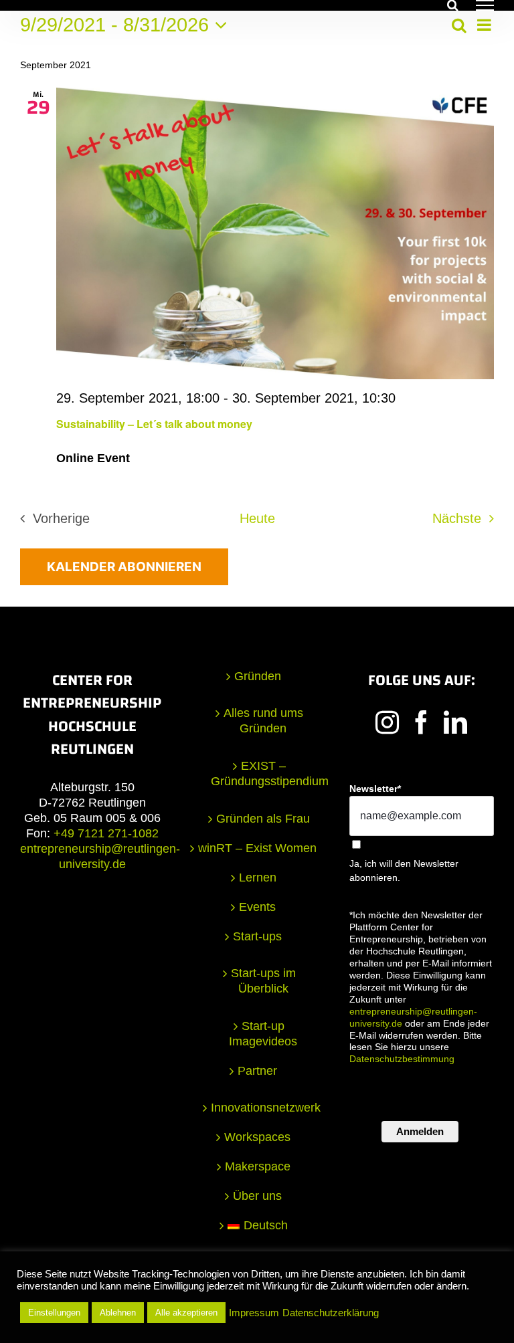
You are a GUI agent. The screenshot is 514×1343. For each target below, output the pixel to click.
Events (257, 907)
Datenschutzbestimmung (401, 1058)
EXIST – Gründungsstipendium (263, 773)
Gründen (257, 676)
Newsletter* (375, 788)
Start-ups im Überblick (263, 980)
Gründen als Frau (263, 818)
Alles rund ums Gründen (263, 720)
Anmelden (420, 1131)
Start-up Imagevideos (263, 1033)
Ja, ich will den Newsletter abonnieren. (403, 870)
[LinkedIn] (455, 722)
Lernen (257, 877)
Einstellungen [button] (54, 1313)
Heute (257, 518)
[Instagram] (387, 722)
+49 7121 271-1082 (106, 833)
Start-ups (257, 936)
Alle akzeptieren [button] (186, 1313)
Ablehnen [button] (118, 1313)
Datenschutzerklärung (330, 1313)
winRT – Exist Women (257, 848)
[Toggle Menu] (485, 5)
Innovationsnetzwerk (263, 1107)
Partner (257, 1070)
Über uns (257, 1196)
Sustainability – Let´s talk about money (154, 423)
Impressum (254, 1313)
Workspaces (257, 1137)
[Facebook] (421, 722)
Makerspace (257, 1166)
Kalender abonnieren (124, 567)
